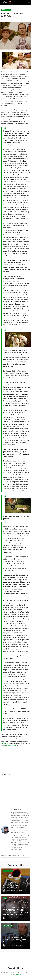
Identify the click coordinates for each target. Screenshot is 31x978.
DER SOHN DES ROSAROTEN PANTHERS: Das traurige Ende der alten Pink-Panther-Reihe (14, 939)
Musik (9, 855)
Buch (5, 898)
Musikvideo (16, 855)
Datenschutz (19, 974)
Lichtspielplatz (8, 871)
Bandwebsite (5, 743)
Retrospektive (8, 925)
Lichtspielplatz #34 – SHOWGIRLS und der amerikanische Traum (11, 885)
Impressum (12, 974)
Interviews (3, 855)
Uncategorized (6, 9)
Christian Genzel (16, 809)
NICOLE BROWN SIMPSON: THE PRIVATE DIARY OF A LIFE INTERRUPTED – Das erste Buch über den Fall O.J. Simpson (15, 911)
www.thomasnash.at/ (11, 745)
